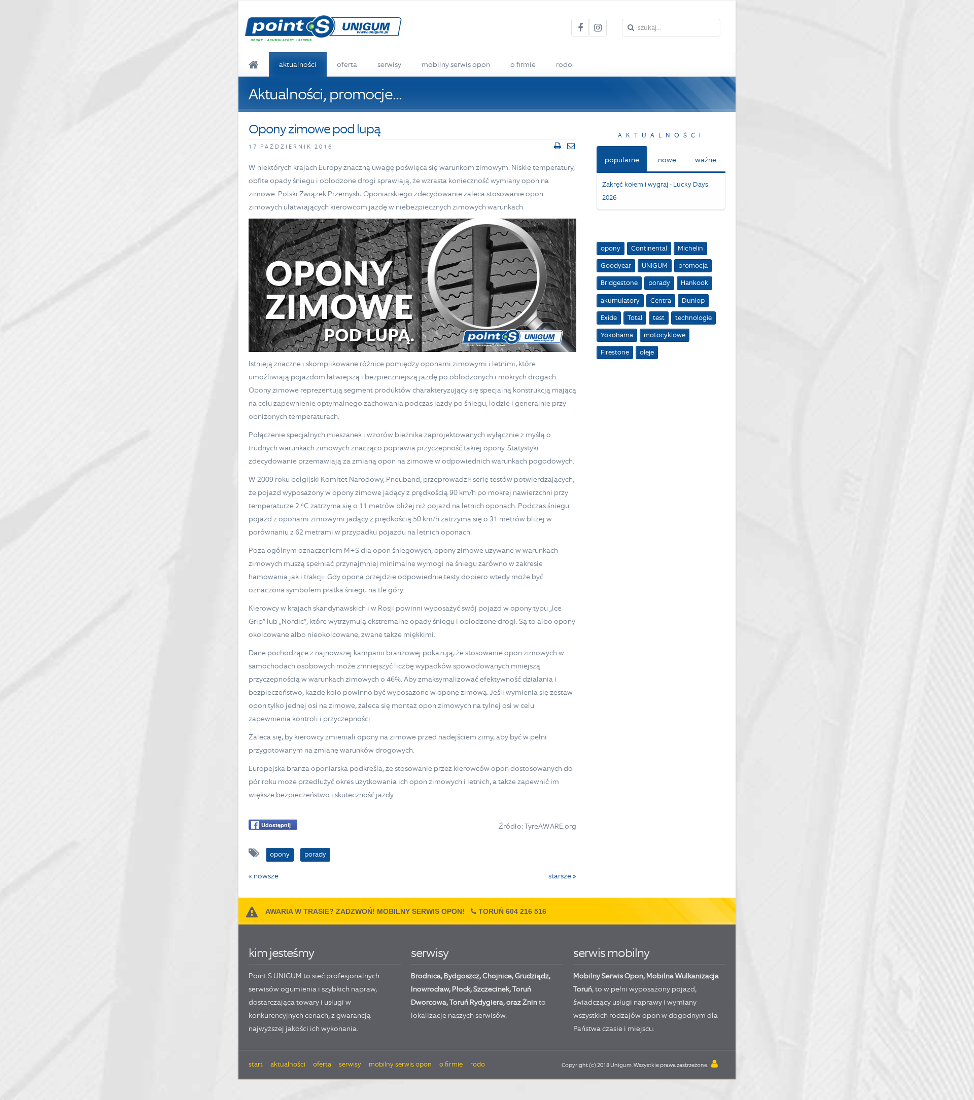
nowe (667, 159)
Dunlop (693, 300)
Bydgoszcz (461, 975)
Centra (660, 300)
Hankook (694, 282)
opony (610, 248)
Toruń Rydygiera (476, 1002)
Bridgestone (619, 282)
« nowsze (264, 875)
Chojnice (497, 975)
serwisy (429, 953)
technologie (693, 317)
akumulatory (620, 300)
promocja (693, 265)
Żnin (530, 1002)
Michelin (690, 248)
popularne (622, 159)
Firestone (615, 352)
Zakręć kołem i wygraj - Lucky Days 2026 (655, 191)
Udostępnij (276, 825)
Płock (461, 988)
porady (659, 282)
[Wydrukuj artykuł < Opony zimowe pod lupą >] (557, 146)
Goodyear (616, 265)
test (659, 317)
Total (635, 317)
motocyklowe (664, 335)
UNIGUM (655, 265)
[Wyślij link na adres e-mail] (571, 146)
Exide (609, 317)
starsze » (562, 875)
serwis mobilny (611, 953)
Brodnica (426, 975)
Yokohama (617, 335)
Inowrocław (430, 988)
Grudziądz (532, 975)
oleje (647, 352)
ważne (705, 159)
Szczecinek (491, 988)
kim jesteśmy (281, 953)
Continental (649, 248)
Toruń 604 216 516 (512, 911)
